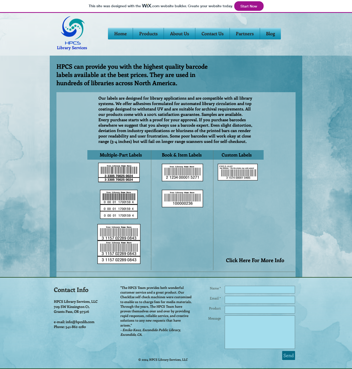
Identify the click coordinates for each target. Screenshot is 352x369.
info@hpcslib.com (80, 321)
